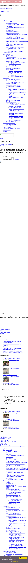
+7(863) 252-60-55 (4, 11)
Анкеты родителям (11, 121)
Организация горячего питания (14, 51)
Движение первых (11, 57)
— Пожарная (12, 75)
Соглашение (15, 561)
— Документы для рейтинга (16, 27)
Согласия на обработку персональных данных (12, 446)
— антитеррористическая (16, 76)
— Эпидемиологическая (15, 71)
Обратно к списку (5, 330)
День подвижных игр (9, 366)
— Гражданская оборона (15, 72)
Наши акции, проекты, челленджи (12, 344)
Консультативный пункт (12, 80)
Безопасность (9, 69)
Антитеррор (9, 55)
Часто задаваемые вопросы (13, 103)
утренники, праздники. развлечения (12, 351)
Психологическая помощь (13, 79)
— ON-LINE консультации (16, 82)
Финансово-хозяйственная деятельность (17, 40)
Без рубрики (8, 144)
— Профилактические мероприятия (15, 64)
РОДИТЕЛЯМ (4, 440)
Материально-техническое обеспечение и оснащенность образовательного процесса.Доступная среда (16, 36)
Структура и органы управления (15, 24)
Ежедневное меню (11, 87)
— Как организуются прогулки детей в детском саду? (17, 119)
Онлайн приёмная (11, 102)
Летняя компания (7, 342)
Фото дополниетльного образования (12, 352)
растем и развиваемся (9, 349)
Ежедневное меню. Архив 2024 (17, 97)
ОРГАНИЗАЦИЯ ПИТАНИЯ (8, 441)
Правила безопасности (15, 86)
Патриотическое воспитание (13, 68)
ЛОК (7, 99)
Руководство (9, 30)
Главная (2, 144)
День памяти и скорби (9, 383)
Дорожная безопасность (12, 61)
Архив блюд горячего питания (14, 125)
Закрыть (2, 333)
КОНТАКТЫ (3, 444)
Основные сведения (11, 23)
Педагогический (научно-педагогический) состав (13, 32)
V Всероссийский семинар (10, 375)
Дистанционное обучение (13, 100)
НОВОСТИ (3, 443)
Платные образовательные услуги (15, 38)
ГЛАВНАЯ (3, 436)
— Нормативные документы (17, 62)
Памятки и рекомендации (13, 85)
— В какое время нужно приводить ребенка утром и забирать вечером (16, 109)
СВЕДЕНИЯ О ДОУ (5, 437)
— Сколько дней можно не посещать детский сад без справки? (16, 113)
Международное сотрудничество (15, 47)
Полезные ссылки (11, 83)
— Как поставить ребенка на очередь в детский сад (17, 105)
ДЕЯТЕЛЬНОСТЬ (5, 439)
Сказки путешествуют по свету (11, 358)
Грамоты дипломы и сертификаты (12, 341)
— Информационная (14, 73)
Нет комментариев (14, 360)
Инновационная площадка (13, 66)
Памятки (5, 345)
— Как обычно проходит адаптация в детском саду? (16, 116)
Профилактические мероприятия (12, 348)
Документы (9, 26)
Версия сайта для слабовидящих (12, 1)
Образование (9, 28)
